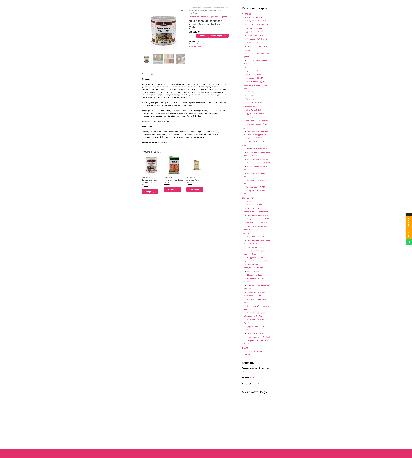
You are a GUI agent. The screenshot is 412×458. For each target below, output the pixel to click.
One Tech (245, 233)
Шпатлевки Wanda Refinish (256, 124)
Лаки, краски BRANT (254, 75)
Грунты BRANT (252, 71)
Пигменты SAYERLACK (255, 17)
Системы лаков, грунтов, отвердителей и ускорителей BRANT (255, 85)
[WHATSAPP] (409, 242)
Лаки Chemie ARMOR (254, 205)
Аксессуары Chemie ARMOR (257, 215)
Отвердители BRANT (254, 78)
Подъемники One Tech (255, 237)
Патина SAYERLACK (254, 43)
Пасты (248, 201)
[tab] (146, 74)
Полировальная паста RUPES (257, 159)
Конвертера (251, 92)
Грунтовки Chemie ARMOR (256, 223)
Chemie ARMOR (248, 198)
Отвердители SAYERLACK (256, 39)
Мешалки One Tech (253, 247)
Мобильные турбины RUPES (257, 149)
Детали (154, 74)
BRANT (245, 68)
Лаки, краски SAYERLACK (256, 21)
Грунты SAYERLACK (254, 28)
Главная (192, 8)
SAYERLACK (246, 14)
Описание (146, 74)
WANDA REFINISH (249, 107)
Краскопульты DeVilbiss (255, 141)
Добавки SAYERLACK (254, 32)
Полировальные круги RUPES (258, 163)
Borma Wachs (201, 8)
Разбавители (251, 95)
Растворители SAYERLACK (256, 46)
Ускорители (251, 99)
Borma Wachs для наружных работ (213, 17)
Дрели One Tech (252, 271)
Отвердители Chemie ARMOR (257, 219)
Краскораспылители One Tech (258, 337)
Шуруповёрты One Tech (255, 333)
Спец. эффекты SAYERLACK (257, 24)
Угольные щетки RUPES (255, 187)
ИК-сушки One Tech (254, 275)
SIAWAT (245, 348)
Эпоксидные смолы (254, 103)
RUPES (244, 145)
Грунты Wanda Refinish (255, 114)
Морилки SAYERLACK (254, 35)
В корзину (202, 36)
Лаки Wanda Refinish (254, 110)
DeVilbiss (245, 128)
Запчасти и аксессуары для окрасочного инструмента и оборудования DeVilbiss (256, 134)
